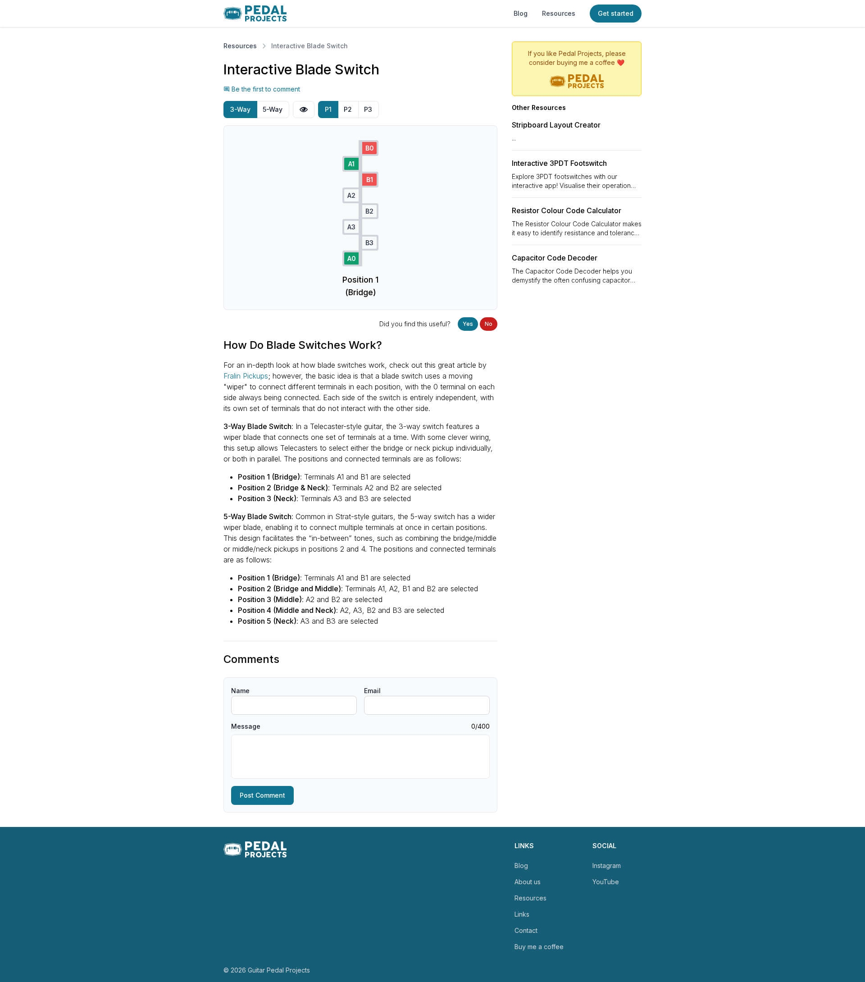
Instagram (606, 865)
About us (527, 882)
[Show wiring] (303, 109)
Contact (525, 930)
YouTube (605, 882)
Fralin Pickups (245, 375)
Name (240, 690)
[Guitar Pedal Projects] (255, 13)
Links (521, 914)
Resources (558, 13)
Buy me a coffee (539, 946)
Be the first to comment (266, 89)
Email (372, 690)
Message (245, 726)
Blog (521, 13)
